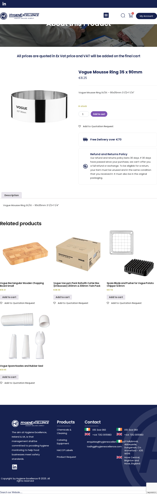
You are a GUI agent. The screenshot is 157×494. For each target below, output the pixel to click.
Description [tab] (11, 195)
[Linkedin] (14, 467)
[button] (106, 15)
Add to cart (99, 114)
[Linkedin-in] (4, 4)
